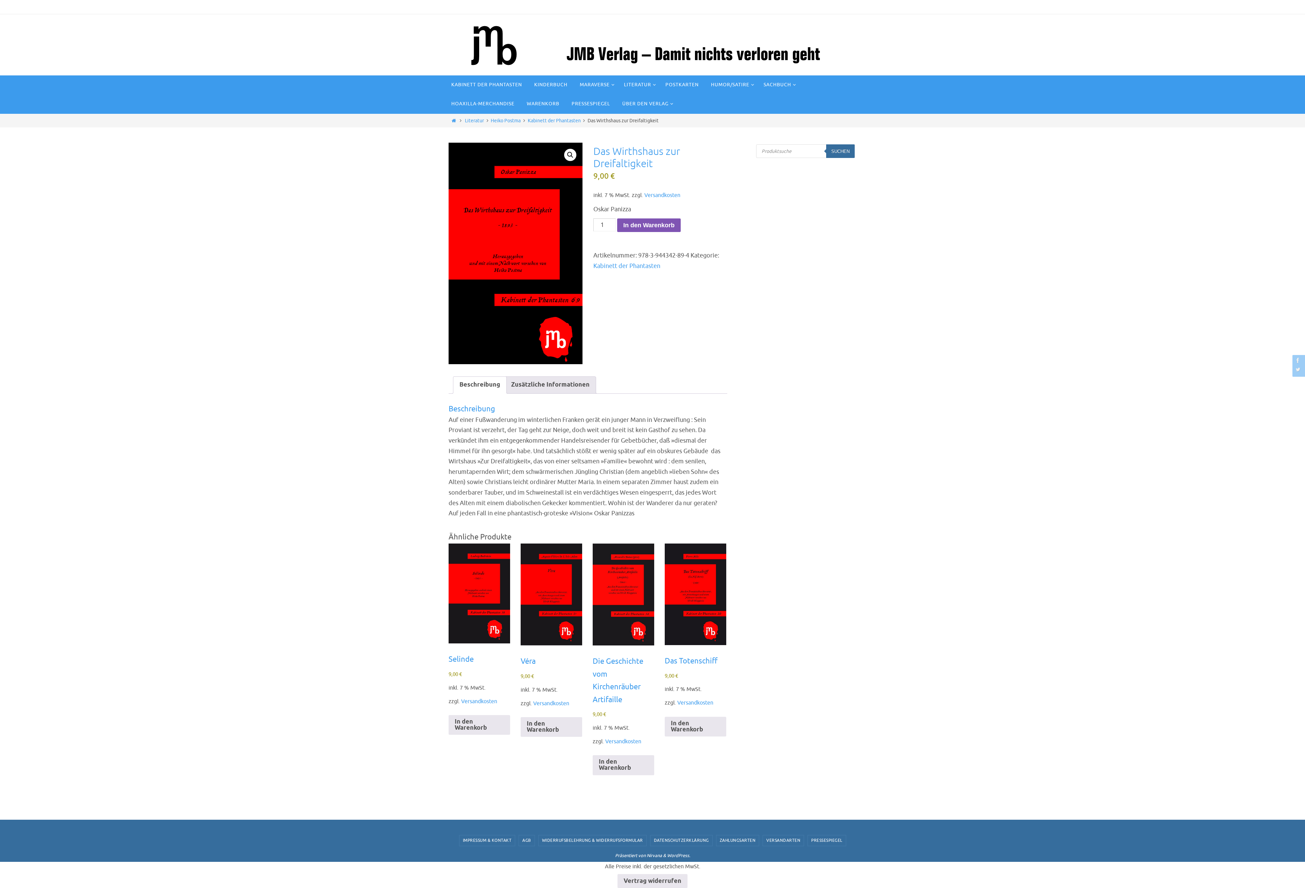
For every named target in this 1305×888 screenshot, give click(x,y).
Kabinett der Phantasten (554, 121)
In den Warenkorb (649, 225)
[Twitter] (1297, 369)
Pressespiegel (826, 840)
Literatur (474, 121)
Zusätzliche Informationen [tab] (550, 385)
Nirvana (654, 855)
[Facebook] (1297, 360)
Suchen (840, 151)
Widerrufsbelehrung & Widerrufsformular (592, 840)
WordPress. (678, 855)
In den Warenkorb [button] (471, 725)
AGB (526, 840)
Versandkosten (662, 195)
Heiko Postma (506, 121)
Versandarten (783, 840)
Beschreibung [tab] (479, 385)
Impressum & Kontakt (487, 840)
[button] (570, 155)
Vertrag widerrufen (652, 881)
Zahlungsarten (738, 840)
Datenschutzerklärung (681, 840)
